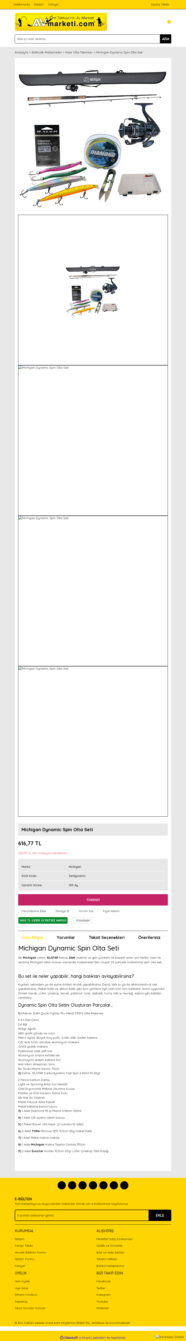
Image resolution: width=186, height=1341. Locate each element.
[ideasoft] (69, 1338)
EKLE (160, 1215)
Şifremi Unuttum (26, 1294)
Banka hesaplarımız (110, 1266)
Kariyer (53, 4)
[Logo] (61, 21)
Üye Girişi (21, 1288)
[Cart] (166, 21)
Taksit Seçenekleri (107, 937)
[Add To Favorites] (32, 911)
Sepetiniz (21, 1301)
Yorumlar (66, 937)
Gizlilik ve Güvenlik (109, 1245)
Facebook (103, 1281)
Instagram (103, 1294)
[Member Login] (157, 21)
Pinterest (102, 1308)
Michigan (75, 866)
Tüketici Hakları (106, 1259)
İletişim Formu (24, 1259)
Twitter (100, 1288)
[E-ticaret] (92, 1338)
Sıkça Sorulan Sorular (30, 1308)
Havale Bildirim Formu (30, 1252)
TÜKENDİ (93, 900)
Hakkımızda (22, 4)
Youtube (102, 1301)
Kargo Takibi (24, 1245)
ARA (165, 39)
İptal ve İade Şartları (110, 1252)
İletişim (39, 4)
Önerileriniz (149, 937)
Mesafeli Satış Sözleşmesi (114, 1239)
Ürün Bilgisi (32, 937)
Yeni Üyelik (22, 1281)
